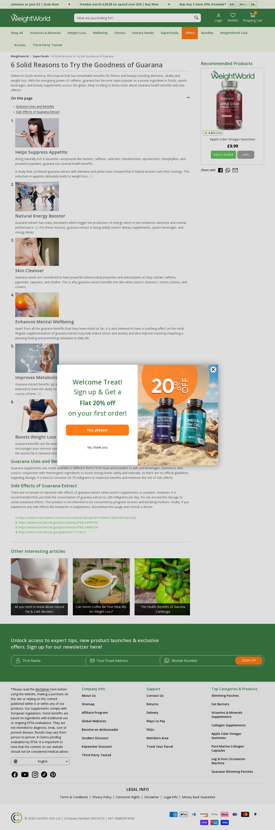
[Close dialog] (213, 369)
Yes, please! (97, 430)
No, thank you (97, 447)
